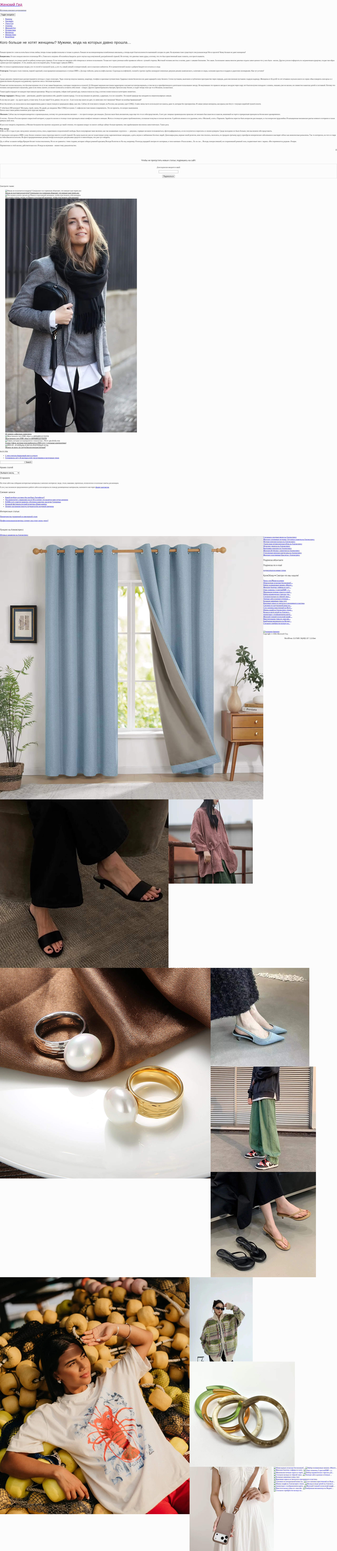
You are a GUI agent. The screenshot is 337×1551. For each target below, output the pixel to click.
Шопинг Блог (10, 35)
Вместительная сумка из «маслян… (277, 619)
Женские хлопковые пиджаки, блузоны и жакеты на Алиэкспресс (288, 539)
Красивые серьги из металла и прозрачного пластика (283, 603)
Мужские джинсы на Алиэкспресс (276, 546)
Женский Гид (10, 28)
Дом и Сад (9, 23)
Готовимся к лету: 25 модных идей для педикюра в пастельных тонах (32, 458)
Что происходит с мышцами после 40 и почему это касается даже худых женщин (36, 500)
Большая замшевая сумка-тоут (275, 601)
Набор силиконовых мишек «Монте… (278, 585)
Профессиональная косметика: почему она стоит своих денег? (24, 521)
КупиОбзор (9, 37)
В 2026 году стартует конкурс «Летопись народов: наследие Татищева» (33, 502)
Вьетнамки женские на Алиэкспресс (277, 548)
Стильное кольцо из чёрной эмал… (276, 596)
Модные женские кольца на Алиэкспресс (279, 542)
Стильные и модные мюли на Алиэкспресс (280, 537)
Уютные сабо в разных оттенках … (276, 599)
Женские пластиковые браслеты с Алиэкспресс (281, 555)
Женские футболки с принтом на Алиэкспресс (281, 551)
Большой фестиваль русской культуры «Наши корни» (26, 504)
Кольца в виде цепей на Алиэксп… (276, 612)
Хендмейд (9, 21)
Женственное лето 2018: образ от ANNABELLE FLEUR (26, 438)
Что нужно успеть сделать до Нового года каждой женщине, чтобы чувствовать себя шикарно (42, 197)
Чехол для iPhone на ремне (273, 581)
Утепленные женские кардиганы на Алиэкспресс (282, 553)
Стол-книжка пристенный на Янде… (277, 608)
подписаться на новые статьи (274, 570)
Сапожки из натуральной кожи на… (277, 605)
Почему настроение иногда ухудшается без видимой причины (29, 506)
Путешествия (10, 30)
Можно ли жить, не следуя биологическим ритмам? (25, 447)
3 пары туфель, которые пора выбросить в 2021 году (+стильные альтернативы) (35, 443)
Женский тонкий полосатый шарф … (277, 617)
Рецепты (8, 19)
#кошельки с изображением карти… (277, 614)
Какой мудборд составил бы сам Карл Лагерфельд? (25, 497)
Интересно (9, 32)
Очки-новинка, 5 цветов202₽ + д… (276, 590)
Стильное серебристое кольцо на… (276, 623)
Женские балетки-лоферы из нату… (277, 587)
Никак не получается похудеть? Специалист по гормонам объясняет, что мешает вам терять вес (42, 193)
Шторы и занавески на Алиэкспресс (14, 535)
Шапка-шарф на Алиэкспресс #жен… (278, 610)
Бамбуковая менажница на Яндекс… (277, 621)
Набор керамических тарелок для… (277, 594)
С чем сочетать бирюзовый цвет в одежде (21, 456)
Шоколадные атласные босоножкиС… (278, 583)
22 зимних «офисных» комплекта (18, 434)
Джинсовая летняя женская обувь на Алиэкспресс (282, 544)
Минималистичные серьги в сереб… (277, 592)
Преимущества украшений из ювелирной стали (18, 516)
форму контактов (102, 487)
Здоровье (8, 26)
